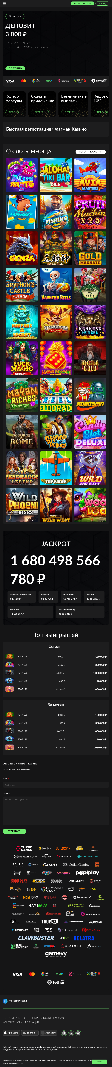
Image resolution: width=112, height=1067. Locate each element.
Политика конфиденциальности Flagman (33, 1018)
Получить (15, 68)
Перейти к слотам (90, 152)
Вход (102, 3)
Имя (5, 779)
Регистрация (82, 3)
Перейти (14, 112)
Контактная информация (21, 1022)
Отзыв (6, 793)
